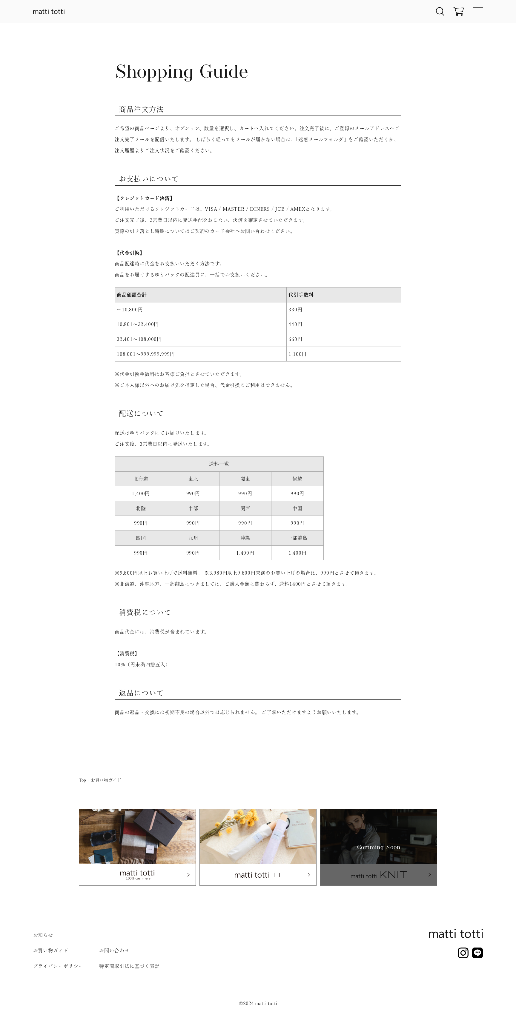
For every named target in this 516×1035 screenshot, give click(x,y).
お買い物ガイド (50, 950)
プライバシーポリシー (58, 966)
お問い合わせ (114, 950)
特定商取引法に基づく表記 (129, 966)
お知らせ (43, 935)
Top (82, 780)
